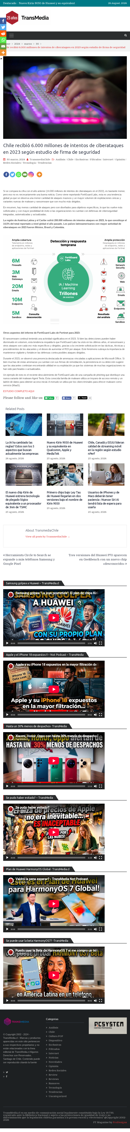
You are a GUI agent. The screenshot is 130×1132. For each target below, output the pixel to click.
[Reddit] (3, 33)
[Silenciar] (95, 643)
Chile (70, 159)
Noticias (53, 1057)
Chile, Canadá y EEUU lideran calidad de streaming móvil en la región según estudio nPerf (106, 448)
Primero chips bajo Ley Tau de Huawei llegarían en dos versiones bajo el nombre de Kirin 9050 (64, 498)
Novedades (55, 1062)
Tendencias (45, 162)
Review (53, 1074)
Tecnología (29, 162)
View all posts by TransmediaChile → (48, 536)
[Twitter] (12, 172)
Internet (108, 159)
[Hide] (1, 59)
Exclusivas (81, 159)
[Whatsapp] (18, 172)
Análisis (60, 159)
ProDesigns (120, 1122)
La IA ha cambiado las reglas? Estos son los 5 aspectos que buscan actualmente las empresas (22, 448)
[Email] (25, 172)
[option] (48, 3)
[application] (54, 617)
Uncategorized (58, 1096)
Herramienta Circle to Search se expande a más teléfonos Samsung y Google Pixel (29, 559)
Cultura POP (56, 1036)
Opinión (120, 159)
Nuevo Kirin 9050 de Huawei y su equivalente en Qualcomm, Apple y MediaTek (68, 3)
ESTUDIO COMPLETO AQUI (18, 391)
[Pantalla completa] (100, 643)
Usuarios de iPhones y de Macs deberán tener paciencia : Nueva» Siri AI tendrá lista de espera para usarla (104, 500)
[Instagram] (31, 172)
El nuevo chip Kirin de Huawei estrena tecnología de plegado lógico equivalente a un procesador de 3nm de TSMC (23, 500)
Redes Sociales (12, 162)
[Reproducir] (7, 643)
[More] (39, 172)
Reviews (54, 1079)
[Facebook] (6, 172)
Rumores (54, 1083)
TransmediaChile (40, 159)
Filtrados (95, 159)
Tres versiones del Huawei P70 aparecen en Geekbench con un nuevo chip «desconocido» (98, 559)
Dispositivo (55, 1040)
